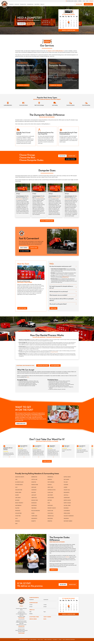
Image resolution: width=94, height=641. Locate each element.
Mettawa (50, 500)
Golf (16, 487)
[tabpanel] (25, 136)
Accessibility (55, 639)
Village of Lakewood (69, 515)
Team (45, 611)
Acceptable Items (30, 4)
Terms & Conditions (48, 639)
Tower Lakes (34, 515)
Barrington (34, 476)
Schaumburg (67, 510)
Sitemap (60, 639)
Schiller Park (18, 513)
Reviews (67, 556)
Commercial (17, 4)
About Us (42, 4)
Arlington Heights (19, 476)
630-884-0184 (21, 626)
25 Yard (45, 606)
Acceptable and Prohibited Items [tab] (25, 365)
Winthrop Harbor (68, 521)
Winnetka (50, 521)
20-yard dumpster (55, 197)
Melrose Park (34, 500)
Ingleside (33, 492)
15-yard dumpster (40, 197)
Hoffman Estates (52, 489)
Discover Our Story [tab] (43, 365)
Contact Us (54, 569)
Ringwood (17, 510)
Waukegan (66, 518)
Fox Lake (66, 482)
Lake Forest (50, 495)
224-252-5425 (21, 618)
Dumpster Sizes (23, 4)
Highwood (33, 489)
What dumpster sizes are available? (58, 295)
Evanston (33, 482)
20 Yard (30, 606)
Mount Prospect (19, 502)
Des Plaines (66, 479)
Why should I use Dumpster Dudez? (58, 304)
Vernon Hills (51, 515)
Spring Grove (67, 513)
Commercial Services (55, 85)
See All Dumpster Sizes (47, 220)
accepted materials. (54, 352)
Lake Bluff (33, 495)
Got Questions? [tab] (55, 365)
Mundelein (34, 502)
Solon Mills (50, 513)
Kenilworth (66, 492)
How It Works (37, 4)
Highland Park (18, 489)
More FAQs (53, 308)
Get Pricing (31, 23)
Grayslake (33, 487)
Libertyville (34, 497)
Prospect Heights (52, 508)
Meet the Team (22, 308)
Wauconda (50, 518)
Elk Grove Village (19, 482)
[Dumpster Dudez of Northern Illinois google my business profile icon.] (91, 1)
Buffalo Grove (67, 476)
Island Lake (50, 492)
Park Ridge (33, 508)
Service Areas (33, 619)
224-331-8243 (21, 633)
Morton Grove (67, 500)
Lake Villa (66, 495)
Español (80, 1)
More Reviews (47, 461)
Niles (49, 502)
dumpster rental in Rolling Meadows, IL (56, 50)
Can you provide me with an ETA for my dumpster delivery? (62, 299)
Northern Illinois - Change (72, 1)
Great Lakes (50, 487)
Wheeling (17, 521)
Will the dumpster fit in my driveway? (59, 291)
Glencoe (50, 484)
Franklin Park (34, 484)
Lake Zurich (18, 497)
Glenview (66, 484)
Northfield (34, 505)
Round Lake (50, 510)
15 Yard (45, 604)
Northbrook (18, 505)
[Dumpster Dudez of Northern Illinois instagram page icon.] (92, 1)
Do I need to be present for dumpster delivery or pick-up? (61, 287)
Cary (16, 479)
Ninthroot (73, 639)
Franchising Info (21, 423)
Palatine (17, 508)
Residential (11, 4)
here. (28, 377)
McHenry (17, 500)
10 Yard (30, 604)
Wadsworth (34, 518)
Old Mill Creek (67, 505)
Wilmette (33, 521)
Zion (16, 523)
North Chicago (67, 502)
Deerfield (50, 479)
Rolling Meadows (35, 510)
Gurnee (65, 487)
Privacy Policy (40, 639)
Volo (16, 518)
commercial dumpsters (57, 70)
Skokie (32, 513)
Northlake (50, 505)
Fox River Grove (19, 484)
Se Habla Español (70, 159)
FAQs (84, 1)
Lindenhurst (67, 497)
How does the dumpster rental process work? (60, 266)
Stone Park (18, 515)
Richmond (66, 508)
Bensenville (50, 476)
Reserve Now (88, 4)
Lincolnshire (51, 497)
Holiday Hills (67, 489)
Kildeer (17, 495)
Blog (87, 1)
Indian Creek (18, 492)
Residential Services (23, 85)
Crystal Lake (34, 479)
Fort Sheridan (51, 482)
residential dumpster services (31, 69)
